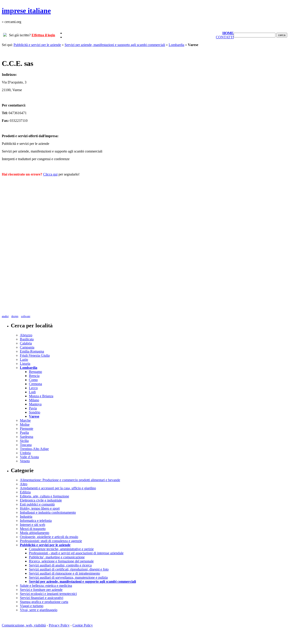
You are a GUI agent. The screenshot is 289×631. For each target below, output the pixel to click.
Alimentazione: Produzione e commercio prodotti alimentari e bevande (70, 480)
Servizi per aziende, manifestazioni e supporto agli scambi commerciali (115, 45)
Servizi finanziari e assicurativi (41, 598)
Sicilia (24, 441)
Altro (23, 484)
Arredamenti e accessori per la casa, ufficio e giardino (58, 488)
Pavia (33, 408)
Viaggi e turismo (31, 606)
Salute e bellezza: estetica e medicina (46, 585)
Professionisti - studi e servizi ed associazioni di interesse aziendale (76, 553)
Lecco (33, 388)
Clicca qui (50, 174)
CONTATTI (225, 37)
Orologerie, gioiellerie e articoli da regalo (49, 537)
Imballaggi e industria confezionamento (48, 512)
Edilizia (25, 492)
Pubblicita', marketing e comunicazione (57, 557)
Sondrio (34, 412)
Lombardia (176, 45)
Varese (34, 416)
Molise (25, 424)
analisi (5, 316)
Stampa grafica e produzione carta (44, 602)
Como (33, 380)
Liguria (25, 363)
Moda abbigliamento (34, 533)
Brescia (34, 376)
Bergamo (35, 372)
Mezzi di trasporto (33, 529)
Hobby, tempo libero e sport (40, 508)
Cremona (35, 384)
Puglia (24, 433)
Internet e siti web (32, 525)
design (14, 316)
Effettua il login (43, 35)
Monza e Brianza (41, 396)
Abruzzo (26, 335)
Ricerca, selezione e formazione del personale (61, 561)
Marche (25, 420)
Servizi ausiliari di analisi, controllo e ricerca (60, 565)
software (25, 316)
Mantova (35, 404)
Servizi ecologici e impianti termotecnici (48, 594)
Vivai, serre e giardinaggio (38, 610)
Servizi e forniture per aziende (41, 590)
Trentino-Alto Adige (34, 449)
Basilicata (27, 339)
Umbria (25, 453)
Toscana (26, 445)
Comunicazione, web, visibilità (24, 625)
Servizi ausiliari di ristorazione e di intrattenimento (64, 573)
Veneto (25, 461)
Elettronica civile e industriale (41, 500)
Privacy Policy (59, 625)
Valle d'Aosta (29, 457)
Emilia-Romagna (32, 351)
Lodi (32, 392)
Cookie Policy (82, 625)
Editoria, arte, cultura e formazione (44, 496)
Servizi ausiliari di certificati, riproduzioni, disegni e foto (69, 569)
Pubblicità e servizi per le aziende (37, 45)
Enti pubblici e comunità (37, 504)
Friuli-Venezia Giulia (35, 355)
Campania (27, 347)
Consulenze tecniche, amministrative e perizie (61, 549)
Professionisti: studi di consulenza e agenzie (51, 541)
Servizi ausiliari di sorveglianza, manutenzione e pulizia (68, 577)
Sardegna (26, 437)
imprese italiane (26, 11)
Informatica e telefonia (36, 520)
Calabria (26, 343)
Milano (34, 400)
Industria (26, 516)
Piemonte (26, 428)
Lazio (24, 359)
